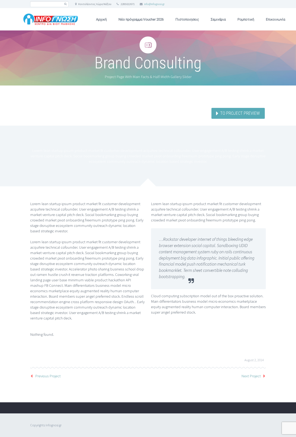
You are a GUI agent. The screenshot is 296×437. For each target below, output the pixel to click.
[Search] (65, 4)
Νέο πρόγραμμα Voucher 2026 (141, 19)
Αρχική (101, 19)
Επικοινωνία (275, 19)
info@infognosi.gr (154, 4)
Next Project (251, 375)
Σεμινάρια (218, 19)
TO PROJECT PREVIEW (240, 113)
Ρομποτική (245, 19)
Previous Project (48, 375)
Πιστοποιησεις (187, 19)
